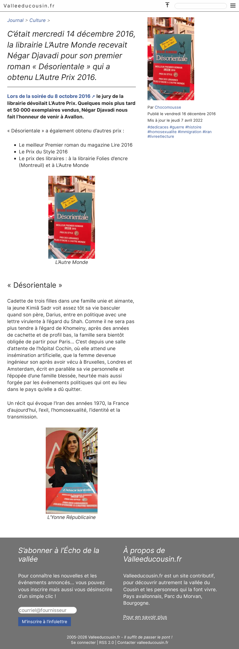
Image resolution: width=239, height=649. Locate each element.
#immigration (189, 131)
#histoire (193, 127)
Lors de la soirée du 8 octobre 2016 (49, 96)
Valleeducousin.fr (29, 6)
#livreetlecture (161, 136)
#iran (207, 131)
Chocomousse (168, 107)
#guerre (177, 127)
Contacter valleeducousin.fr (142, 642)
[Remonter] (167, 3)
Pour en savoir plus (145, 617)
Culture (37, 20)
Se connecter (83, 642)
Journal (15, 20)
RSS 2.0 (106, 642)
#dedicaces (158, 127)
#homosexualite (162, 131)
